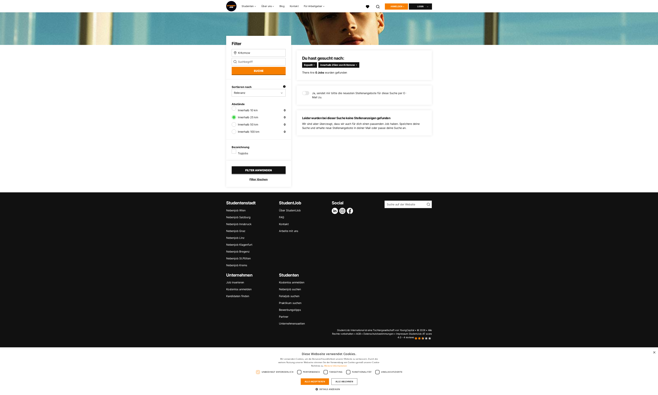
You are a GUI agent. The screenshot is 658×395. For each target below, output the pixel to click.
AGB (358, 333)
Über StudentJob (290, 210)
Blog (282, 6)
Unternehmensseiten (292, 323)
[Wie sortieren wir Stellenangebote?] (284, 87)
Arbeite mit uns (288, 231)
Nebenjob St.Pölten (238, 258)
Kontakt (294, 6)
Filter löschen (258, 179)
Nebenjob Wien (235, 210)
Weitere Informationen (335, 365)
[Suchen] (378, 6)
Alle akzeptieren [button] (315, 381)
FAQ (281, 217)
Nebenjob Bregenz (238, 251)
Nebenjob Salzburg (238, 217)
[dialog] (329, 372)
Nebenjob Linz (235, 238)
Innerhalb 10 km (248, 110)
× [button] (654, 352)
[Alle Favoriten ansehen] (367, 6)
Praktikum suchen (290, 303)
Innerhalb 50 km (248, 124)
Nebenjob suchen (290, 289)
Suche (259, 71)
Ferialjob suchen (289, 296)
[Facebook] (350, 211)
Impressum (402, 333)
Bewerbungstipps (290, 310)
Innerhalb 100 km (248, 131)
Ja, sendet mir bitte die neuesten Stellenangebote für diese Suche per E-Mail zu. (359, 95)
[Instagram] (343, 211)
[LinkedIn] (335, 211)
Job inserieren (235, 282)
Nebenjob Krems (236, 265)
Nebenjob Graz (235, 231)
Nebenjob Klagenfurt (239, 244)
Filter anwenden (258, 170)
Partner (283, 316)
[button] (329, 389)
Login (420, 6)
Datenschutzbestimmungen (378, 333)
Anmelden (396, 6)
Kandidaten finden (237, 296)
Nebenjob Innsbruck (238, 224)
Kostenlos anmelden (238, 289)
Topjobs (243, 153)
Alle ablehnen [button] (344, 381)
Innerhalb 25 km (248, 117)
